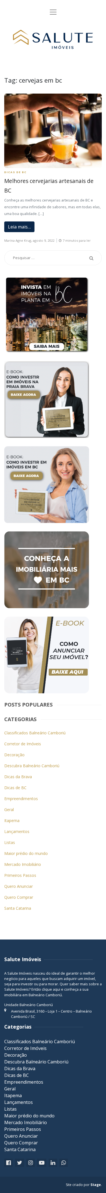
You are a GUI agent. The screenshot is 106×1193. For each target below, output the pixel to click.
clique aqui (51, 989)
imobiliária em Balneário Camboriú (33, 994)
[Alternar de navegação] (53, 12)
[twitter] (19, 1163)
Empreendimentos (21, 798)
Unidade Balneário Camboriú (28, 1004)
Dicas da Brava (18, 776)
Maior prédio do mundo (26, 853)
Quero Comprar (18, 897)
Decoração (14, 754)
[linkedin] (53, 1163)
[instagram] (30, 1163)
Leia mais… (19, 227)
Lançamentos (16, 831)
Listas (9, 842)
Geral (9, 809)
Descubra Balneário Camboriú (31, 765)
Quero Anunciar (18, 886)
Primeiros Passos (20, 875)
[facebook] (8, 1163)
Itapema (12, 820)
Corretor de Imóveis (22, 743)
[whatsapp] (63, 1163)
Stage (95, 1184)
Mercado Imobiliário (22, 864)
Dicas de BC (15, 172)
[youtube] (41, 1163)
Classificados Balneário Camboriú (35, 732)
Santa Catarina (17, 908)
